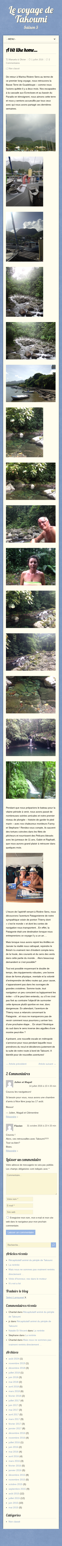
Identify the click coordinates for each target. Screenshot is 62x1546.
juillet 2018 (14, 1372)
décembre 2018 (17, 1368)
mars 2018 (14, 1391)
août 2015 (14, 1493)
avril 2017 (14, 1414)
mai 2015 (13, 1507)
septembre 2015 (17, 1489)
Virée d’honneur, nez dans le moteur (28, 1278)
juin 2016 (13, 1447)
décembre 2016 (17, 1433)
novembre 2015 (17, 1479)
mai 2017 (13, 1409)
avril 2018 (14, 1386)
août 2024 (14, 1358)
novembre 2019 (17, 1363)
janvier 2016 (15, 1470)
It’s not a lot (15, 1283)
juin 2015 (13, 1502)
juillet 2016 (14, 1442)
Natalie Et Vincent (18, 1330)
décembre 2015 (17, 1475)
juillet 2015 (14, 1498)
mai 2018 (13, 1382)
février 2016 (15, 1465)
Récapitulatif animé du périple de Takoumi (30, 1260)
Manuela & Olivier (17, 59)
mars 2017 (14, 1419)
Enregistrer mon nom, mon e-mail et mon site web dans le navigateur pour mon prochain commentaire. (29, 1221)
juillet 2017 (14, 1400)
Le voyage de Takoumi (31, 14)
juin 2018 (13, 1377)
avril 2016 (14, 1456)
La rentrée (14, 1264)
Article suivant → (47, 1064)
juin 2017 (13, 1405)
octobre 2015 (15, 1484)
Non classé (14, 68)
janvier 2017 (15, 1428)
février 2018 (15, 1396)
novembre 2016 (17, 1437)
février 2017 (15, 1423)
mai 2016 (13, 1451)
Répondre (11, 1116)
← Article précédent (16, 1064)
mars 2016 (14, 1461)
